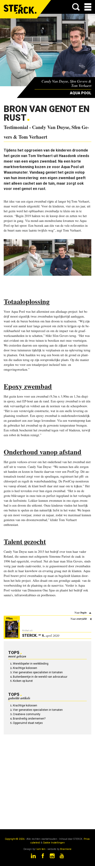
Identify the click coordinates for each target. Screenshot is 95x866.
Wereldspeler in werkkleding (30, 663)
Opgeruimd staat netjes (28, 723)
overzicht (82, 619)
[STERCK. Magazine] (20, 9)
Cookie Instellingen (54, 842)
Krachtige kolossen (25, 668)
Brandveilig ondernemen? (29, 718)
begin (83, 612)
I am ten (40, 849)
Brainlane (65, 849)
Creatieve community (26, 714)
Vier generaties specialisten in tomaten (38, 672)
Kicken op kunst (23, 680)
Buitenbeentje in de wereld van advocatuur (40, 676)
